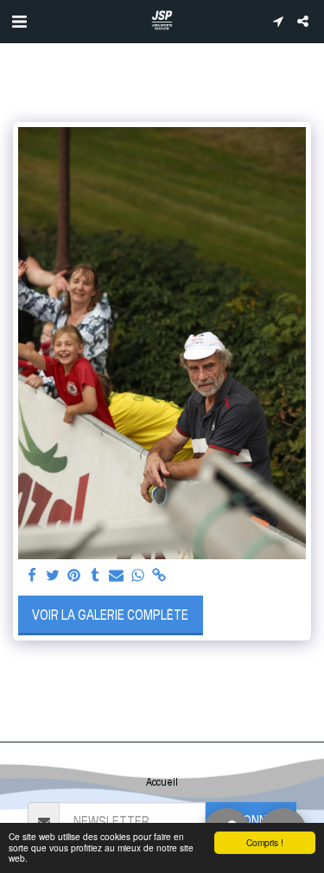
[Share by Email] (116, 575)
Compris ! (264, 842)
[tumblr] (96, 575)
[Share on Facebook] (32, 575)
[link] (159, 575)
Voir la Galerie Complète (110, 615)
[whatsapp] (138, 575)
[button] (19, 20)
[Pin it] (74, 575)
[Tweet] (53, 575)
